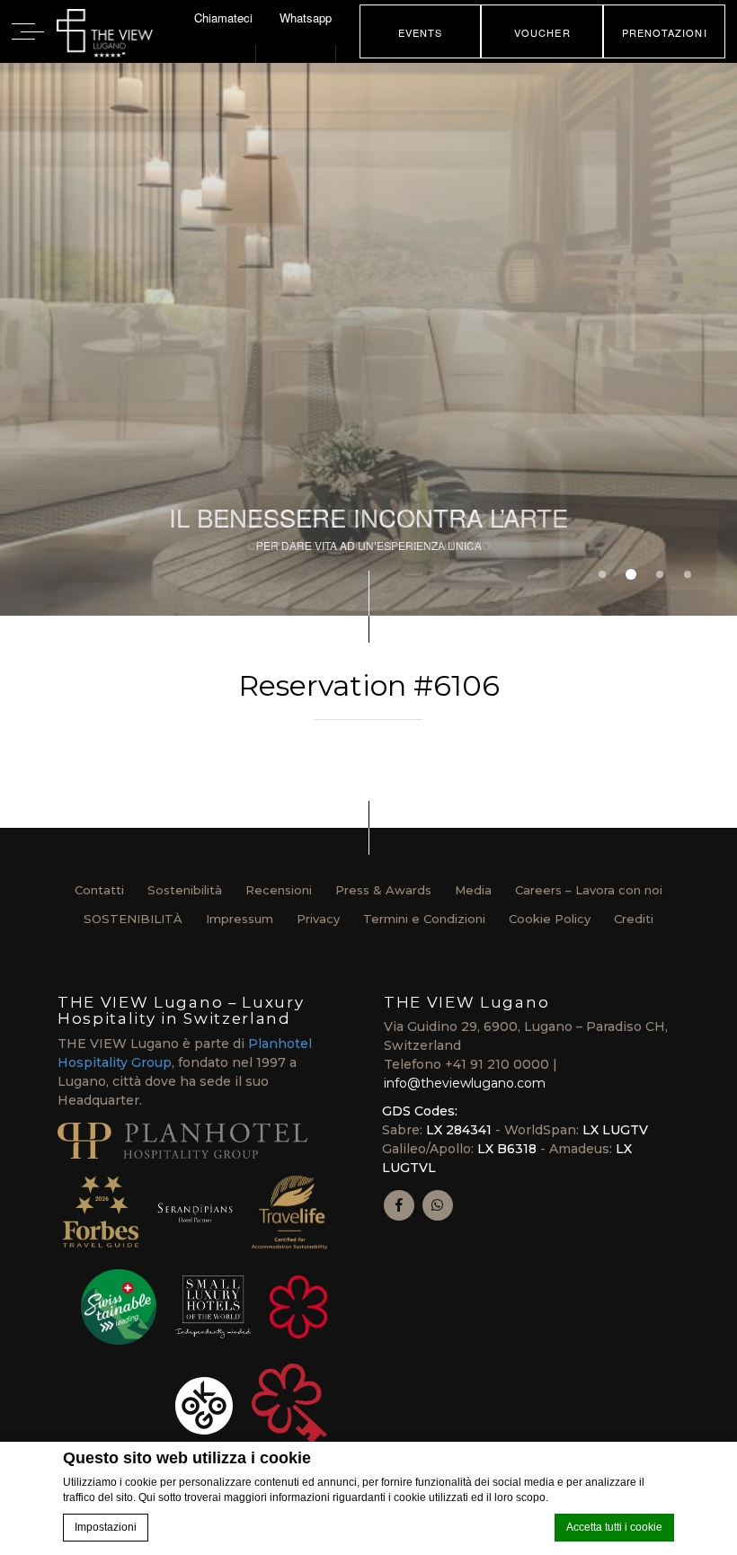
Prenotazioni (664, 32)
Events (420, 32)
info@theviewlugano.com (465, 1083)
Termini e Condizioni (424, 918)
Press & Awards (383, 890)
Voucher (542, 32)
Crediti (633, 918)
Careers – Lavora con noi (588, 890)
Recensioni (278, 890)
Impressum (239, 918)
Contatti (99, 890)
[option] (368, 339)
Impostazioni (106, 1527)
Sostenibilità (184, 890)
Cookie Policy (549, 918)
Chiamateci (223, 17)
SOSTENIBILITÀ (133, 918)
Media (473, 890)
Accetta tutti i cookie (614, 1527)
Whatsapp (306, 17)
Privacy (318, 918)
